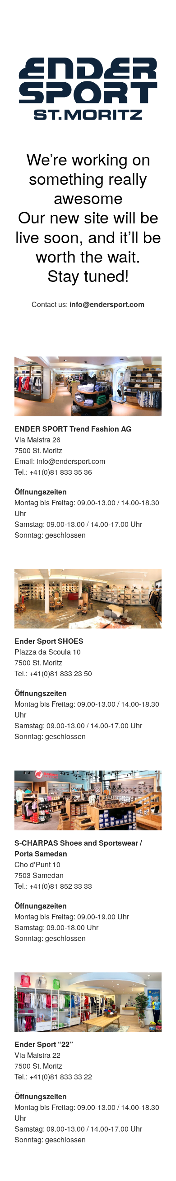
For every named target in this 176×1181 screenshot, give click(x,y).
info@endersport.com (106, 304)
